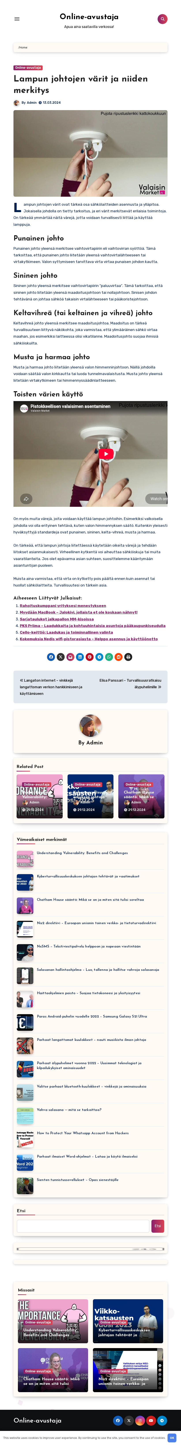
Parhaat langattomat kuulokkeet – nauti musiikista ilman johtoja (91, 1040)
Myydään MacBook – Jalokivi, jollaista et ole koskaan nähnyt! (79, 612)
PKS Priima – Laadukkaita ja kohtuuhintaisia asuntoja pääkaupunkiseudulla (93, 626)
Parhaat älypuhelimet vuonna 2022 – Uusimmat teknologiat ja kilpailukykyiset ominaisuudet (89, 1066)
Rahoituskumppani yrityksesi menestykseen (63, 605)
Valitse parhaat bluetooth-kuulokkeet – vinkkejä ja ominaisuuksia (92, 1086)
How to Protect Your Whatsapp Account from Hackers (83, 1133)
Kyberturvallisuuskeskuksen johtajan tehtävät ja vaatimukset (88, 876)
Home (23, 47)
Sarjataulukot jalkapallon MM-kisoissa (57, 619)
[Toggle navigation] (17, 19)
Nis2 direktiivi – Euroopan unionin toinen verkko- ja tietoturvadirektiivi (96, 923)
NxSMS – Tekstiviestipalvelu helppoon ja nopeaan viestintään (89, 946)
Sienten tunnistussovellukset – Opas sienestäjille (78, 1180)
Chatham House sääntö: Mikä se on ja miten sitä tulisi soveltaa (90, 900)
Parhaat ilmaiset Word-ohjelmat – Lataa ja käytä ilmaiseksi (87, 1156)
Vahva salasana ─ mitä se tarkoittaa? (69, 1110)
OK (172, 1437)
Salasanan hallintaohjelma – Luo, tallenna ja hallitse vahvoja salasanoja (98, 970)
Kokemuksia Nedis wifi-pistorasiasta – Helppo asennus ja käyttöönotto (89, 639)
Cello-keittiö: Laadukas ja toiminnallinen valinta (66, 632)
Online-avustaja (89, 17)
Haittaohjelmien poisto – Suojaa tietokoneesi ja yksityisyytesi (88, 993)
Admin (32, 103)
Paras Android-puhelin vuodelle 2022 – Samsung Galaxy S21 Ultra (92, 1016)
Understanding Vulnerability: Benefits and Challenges (82, 853)
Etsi (21, 1211)
